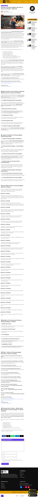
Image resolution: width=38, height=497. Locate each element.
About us (31, 1)
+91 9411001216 (25, 483)
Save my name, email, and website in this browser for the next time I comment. (12, 461)
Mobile (21, 475)
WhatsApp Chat (33, 492)
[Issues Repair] (7, 2)
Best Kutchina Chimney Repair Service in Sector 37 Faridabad (34, 41)
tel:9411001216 (3, 86)
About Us (2, 483)
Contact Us (26, 1)
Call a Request (32, 489)
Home (14, 1)
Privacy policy (3, 487)
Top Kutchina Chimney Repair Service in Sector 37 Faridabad (34, 23)
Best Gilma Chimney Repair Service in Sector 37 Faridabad (34, 29)
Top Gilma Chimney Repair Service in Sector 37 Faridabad (34, 35)
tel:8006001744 (9, 86)
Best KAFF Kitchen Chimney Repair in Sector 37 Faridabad (34, 47)
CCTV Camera (22, 477)
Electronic (21, 472)
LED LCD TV (22, 474)
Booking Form (32, 495)
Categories (19, 1)
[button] (35, 1)
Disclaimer (2, 486)
